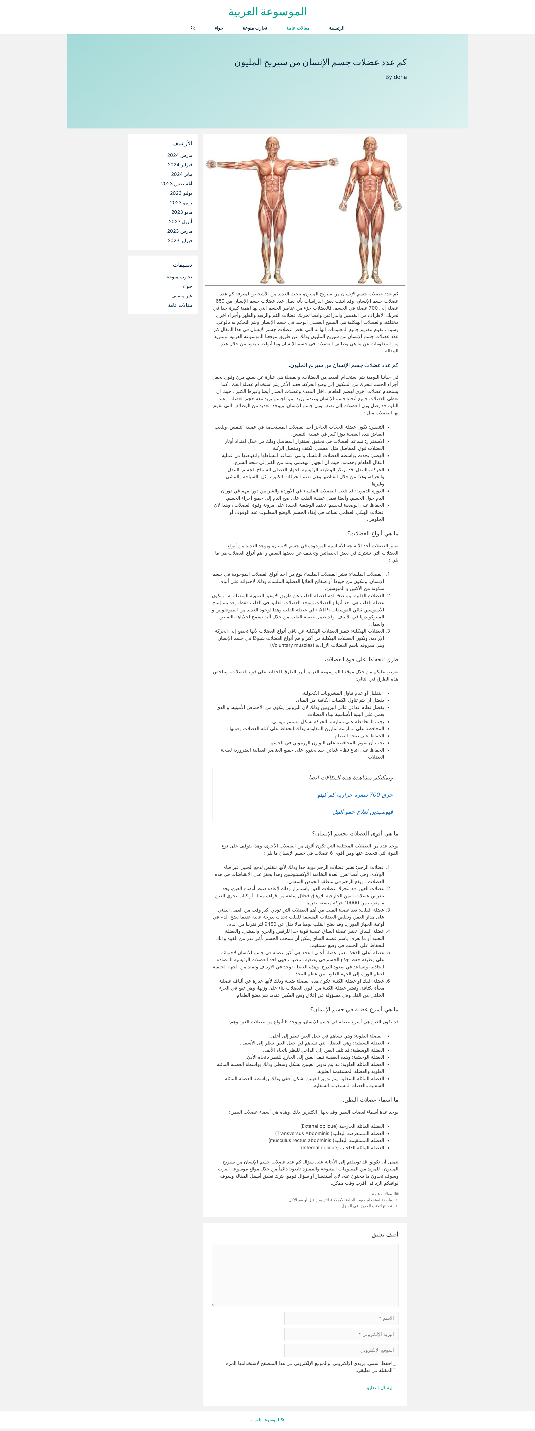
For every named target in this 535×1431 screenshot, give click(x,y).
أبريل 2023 (180, 221)
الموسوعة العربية (267, 10)
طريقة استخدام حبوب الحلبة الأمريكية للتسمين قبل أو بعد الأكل (340, 1199)
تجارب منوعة (255, 28)
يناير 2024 (181, 174)
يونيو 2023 (181, 202)
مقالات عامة (298, 28)
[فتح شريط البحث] (193, 28)
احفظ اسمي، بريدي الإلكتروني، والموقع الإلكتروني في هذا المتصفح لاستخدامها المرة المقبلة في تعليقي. (309, 1366)
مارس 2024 (179, 155)
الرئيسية (336, 28)
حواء (219, 28)
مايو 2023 (181, 212)
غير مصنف (181, 295)
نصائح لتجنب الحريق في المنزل (366, 1205)
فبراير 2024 (180, 164)
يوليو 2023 (181, 193)
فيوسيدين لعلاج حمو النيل (362, 811)
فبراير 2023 (180, 240)
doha (400, 77)
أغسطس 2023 (176, 183)
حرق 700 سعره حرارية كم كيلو (355, 794)
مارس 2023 (179, 231)
